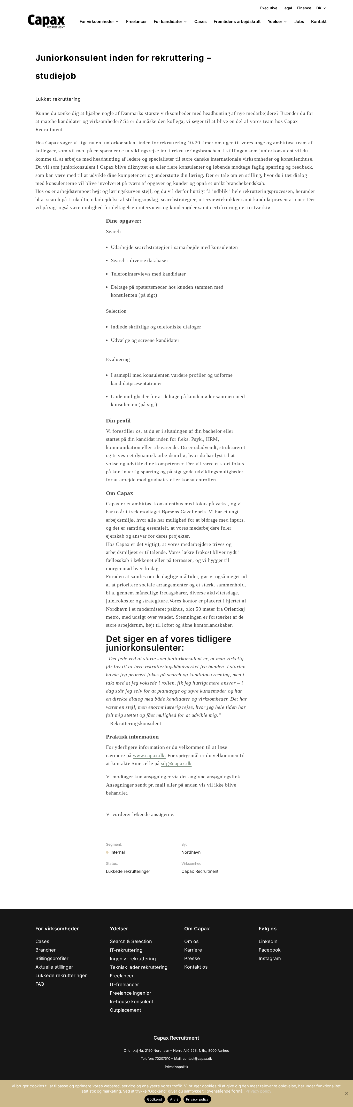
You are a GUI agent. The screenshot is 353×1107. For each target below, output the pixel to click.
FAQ (39, 984)
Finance (304, 8)
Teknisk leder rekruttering (138, 967)
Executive (268, 8)
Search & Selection (131, 941)
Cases (200, 22)
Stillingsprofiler (51, 958)
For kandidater (168, 22)
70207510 (163, 1058)
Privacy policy (258, 1091)
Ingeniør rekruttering (133, 958)
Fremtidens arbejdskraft (237, 22)
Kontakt (319, 22)
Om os (191, 941)
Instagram (270, 958)
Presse (192, 958)
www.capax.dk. (149, 755)
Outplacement (125, 1010)
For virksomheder (97, 22)
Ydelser (275, 22)
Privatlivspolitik (176, 1067)
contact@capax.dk (197, 1058)
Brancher (45, 950)
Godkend (154, 1099)
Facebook (270, 950)
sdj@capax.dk (176, 763)
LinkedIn (268, 941)
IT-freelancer (124, 984)
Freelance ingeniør (130, 993)
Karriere (193, 950)
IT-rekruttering (126, 950)
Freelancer (136, 22)
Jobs (299, 22)
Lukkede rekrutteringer (61, 975)
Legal (287, 8)
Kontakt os (196, 967)
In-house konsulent (131, 1001)
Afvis (174, 1099)
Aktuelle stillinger (54, 967)
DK (318, 8)
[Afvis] (346, 1093)
